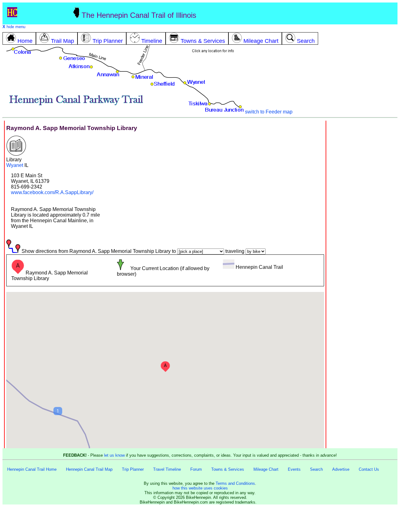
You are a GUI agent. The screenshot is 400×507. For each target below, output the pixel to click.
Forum (196, 469)
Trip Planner (133, 469)
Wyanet (14, 165)
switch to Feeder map (268, 111)
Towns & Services (227, 469)
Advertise (340, 469)
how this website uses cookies (200, 488)
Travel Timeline (167, 469)
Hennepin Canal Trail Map (89, 469)
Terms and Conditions (235, 483)
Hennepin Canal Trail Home (32, 469)
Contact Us (369, 469)
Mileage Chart (265, 469)
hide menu (13, 26)
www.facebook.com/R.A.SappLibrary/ (52, 192)
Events (294, 469)
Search (316, 469)
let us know (114, 455)
